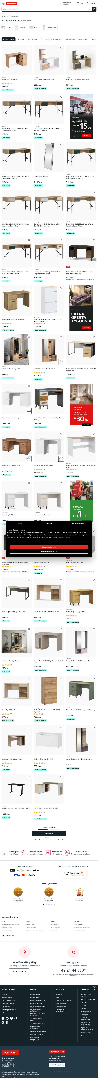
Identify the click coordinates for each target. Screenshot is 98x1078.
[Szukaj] (94, 9)
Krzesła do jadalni (55, 927)
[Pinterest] (15, 1018)
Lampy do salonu (7, 927)
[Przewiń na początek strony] (94, 988)
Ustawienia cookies (47, 551)
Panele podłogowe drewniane (10, 924)
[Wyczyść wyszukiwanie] (89, 9)
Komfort (4, 16)
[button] (65, 3)
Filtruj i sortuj (10, 39)
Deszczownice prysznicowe (82, 927)
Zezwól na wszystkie (49, 547)
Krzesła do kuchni (31, 927)
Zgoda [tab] (20, 523)
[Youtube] (7, 1018)
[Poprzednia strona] (36, 839)
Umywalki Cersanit (79, 931)
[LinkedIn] (7, 1022)
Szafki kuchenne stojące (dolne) (35, 931)
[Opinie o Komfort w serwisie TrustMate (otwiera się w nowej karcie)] (73, 873)
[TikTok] (3, 1022)
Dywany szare (54, 931)
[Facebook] (3, 1018)
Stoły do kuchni (30, 924)
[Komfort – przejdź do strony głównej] (10, 1052)
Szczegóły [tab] (49, 523)
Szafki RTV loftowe (7, 931)
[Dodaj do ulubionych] (29, 48)
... (54, 839)
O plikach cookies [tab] (78, 523)
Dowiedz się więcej (64, 537)
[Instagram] (11, 1018)
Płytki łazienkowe (79, 924)
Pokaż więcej (49, 833)
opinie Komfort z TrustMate (76, 866)
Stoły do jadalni (54, 924)
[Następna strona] (62, 839)
